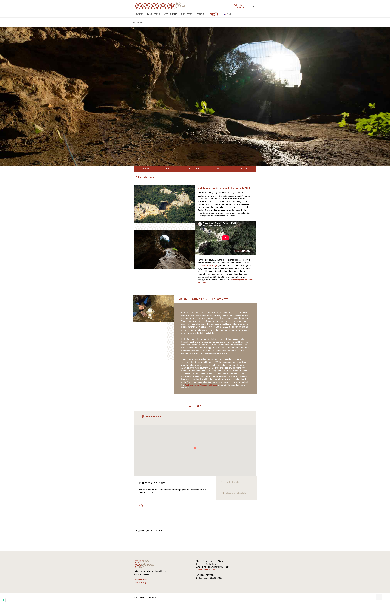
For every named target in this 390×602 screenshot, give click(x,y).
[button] (195, 448)
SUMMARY (146, 169)
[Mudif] (159, 5)
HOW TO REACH (194, 169)
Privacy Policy (140, 580)
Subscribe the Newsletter (240, 6)
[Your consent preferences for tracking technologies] (3, 600)
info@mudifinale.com (205, 570)
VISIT (219, 169)
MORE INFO (170, 169)
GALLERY (243, 169)
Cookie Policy (140, 582)
